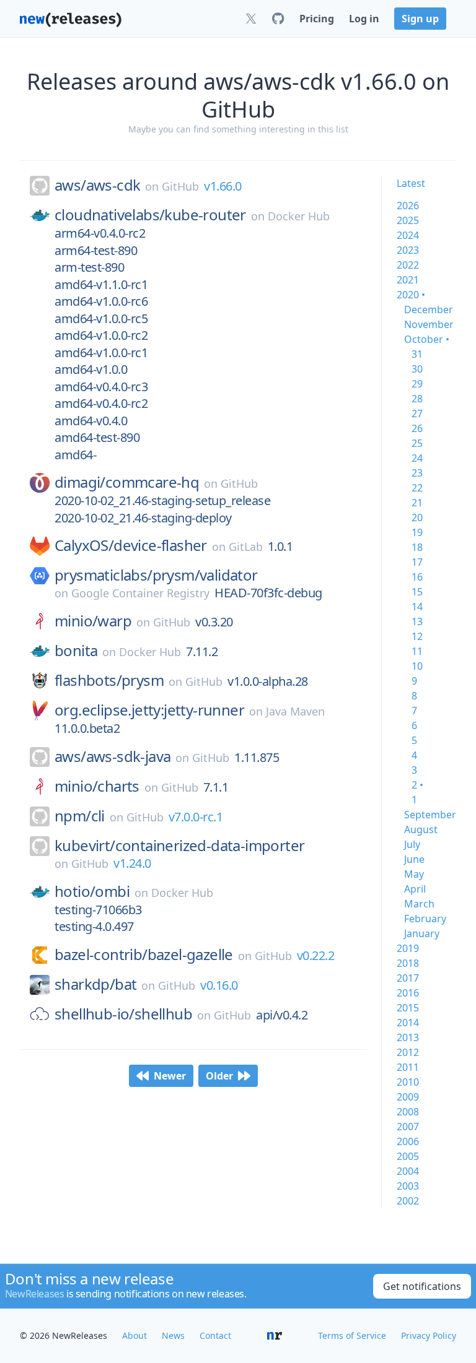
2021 (408, 280)
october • (426, 339)
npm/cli (80, 816)
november (429, 324)
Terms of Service (352, 1335)
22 (417, 488)
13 (417, 621)
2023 (408, 250)
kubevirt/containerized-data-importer (179, 845)
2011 (408, 1067)
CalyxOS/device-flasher (131, 545)
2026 (408, 205)
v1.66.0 (223, 186)
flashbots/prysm (109, 680)
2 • (417, 785)
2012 (408, 1052)
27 (417, 413)
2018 (408, 963)
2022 (408, 265)
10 (417, 666)
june (414, 859)
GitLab (246, 546)
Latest (411, 183)
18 (417, 547)
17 (417, 562)
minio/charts (97, 786)
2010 (408, 1082)
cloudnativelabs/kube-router (150, 215)
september (430, 814)
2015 (408, 1008)
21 (417, 502)
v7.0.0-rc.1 (196, 816)
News (173, 1335)
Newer (170, 1076)
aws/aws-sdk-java (112, 756)
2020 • (411, 294)
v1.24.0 (132, 863)
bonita (76, 650)
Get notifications (422, 1286)
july (412, 844)
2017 (408, 978)
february (425, 918)
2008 (408, 1112)
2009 (408, 1097)
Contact (215, 1335)
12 (417, 636)
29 (417, 384)
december (428, 309)
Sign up (420, 18)
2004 (408, 1171)
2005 (408, 1156)
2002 (408, 1201)
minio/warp (93, 621)
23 (417, 473)
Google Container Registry (140, 593)
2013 (408, 1037)
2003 (408, 1186)
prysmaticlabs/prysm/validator (156, 575)
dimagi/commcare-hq (127, 482)
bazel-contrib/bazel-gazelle (144, 954)
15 (417, 592)
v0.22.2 (316, 955)
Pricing (316, 18)
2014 (408, 1022)
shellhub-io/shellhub (123, 1014)
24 (417, 458)
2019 (408, 948)
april (415, 889)
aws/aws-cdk (97, 185)
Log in (364, 18)
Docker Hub (299, 216)
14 (417, 606)
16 (417, 577)
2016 (408, 993)
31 (417, 354)
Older (219, 1076)
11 (417, 651)
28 (417, 398)
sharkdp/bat (95, 984)
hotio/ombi (92, 891)
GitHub (180, 186)
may (414, 874)
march (419, 904)
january (421, 933)
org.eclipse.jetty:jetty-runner (149, 710)
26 (417, 428)
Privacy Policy (428, 1335)
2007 (408, 1126)
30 (417, 369)
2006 (408, 1141)
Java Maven (295, 711)
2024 (408, 235)
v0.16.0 (219, 985)
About (134, 1335)
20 (417, 517)
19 (417, 532)
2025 (408, 220)
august (421, 829)
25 (417, 443)
